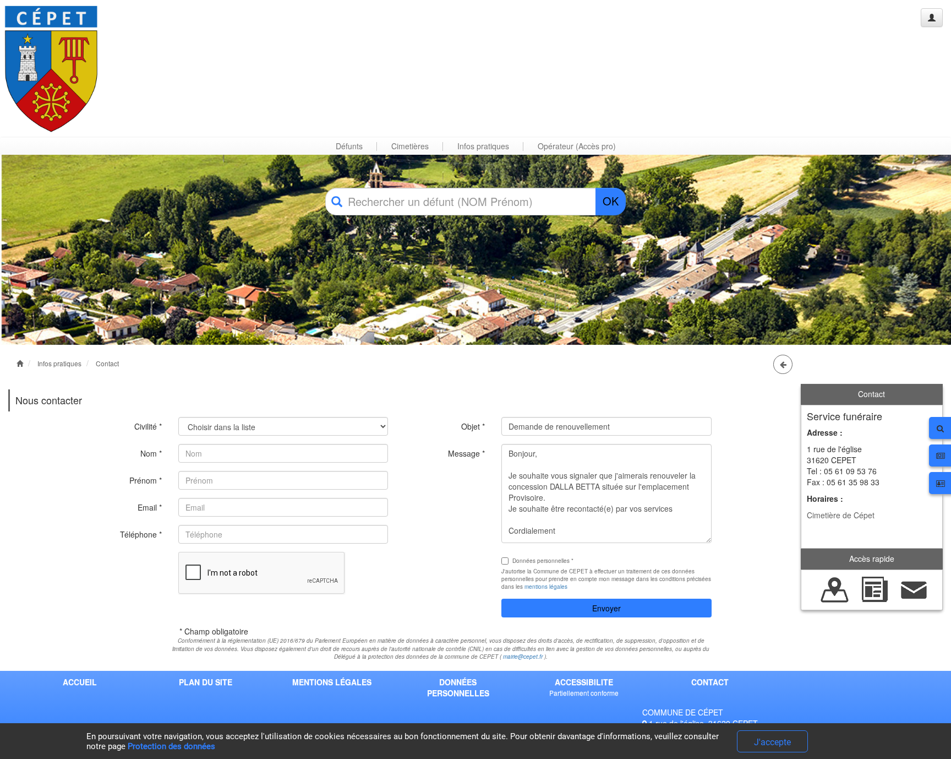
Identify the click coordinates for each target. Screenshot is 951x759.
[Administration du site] (932, 17)
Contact (107, 363)
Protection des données (171, 746)
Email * (150, 507)
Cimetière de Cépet (841, 515)
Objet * (473, 426)
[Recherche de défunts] (835, 588)
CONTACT (710, 681)
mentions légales (545, 586)
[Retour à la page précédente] (782, 364)
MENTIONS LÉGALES (331, 681)
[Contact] (914, 588)
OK (611, 201)
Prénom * (145, 480)
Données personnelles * (542, 561)
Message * (466, 453)
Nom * (151, 453)
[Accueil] (51, 68)
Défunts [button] (349, 145)
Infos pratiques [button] (483, 145)
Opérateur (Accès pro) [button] (577, 145)
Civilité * (148, 426)
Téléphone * (141, 534)
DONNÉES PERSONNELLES (458, 687)
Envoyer (606, 608)
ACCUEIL (80, 681)
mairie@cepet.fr (523, 656)
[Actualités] (874, 588)
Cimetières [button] (410, 145)
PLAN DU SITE (205, 681)
